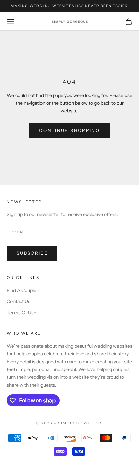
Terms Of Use (21, 313)
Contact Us (18, 301)
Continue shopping (69, 130)
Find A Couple (21, 290)
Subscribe (32, 253)
